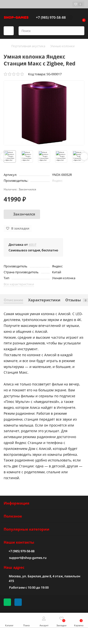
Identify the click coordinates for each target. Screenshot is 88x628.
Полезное (13, 516)
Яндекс (57, 180)
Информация (16, 503)
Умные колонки (62, 46)
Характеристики (44, 300)
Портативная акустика (28, 46)
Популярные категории (26, 529)
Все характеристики (19, 284)
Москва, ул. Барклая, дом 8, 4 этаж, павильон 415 (44, 578)
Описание (13, 300)
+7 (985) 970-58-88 (21, 551)
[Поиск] (79, 31)
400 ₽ (32, 244)
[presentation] (4, 156)
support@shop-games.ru (27, 557)
